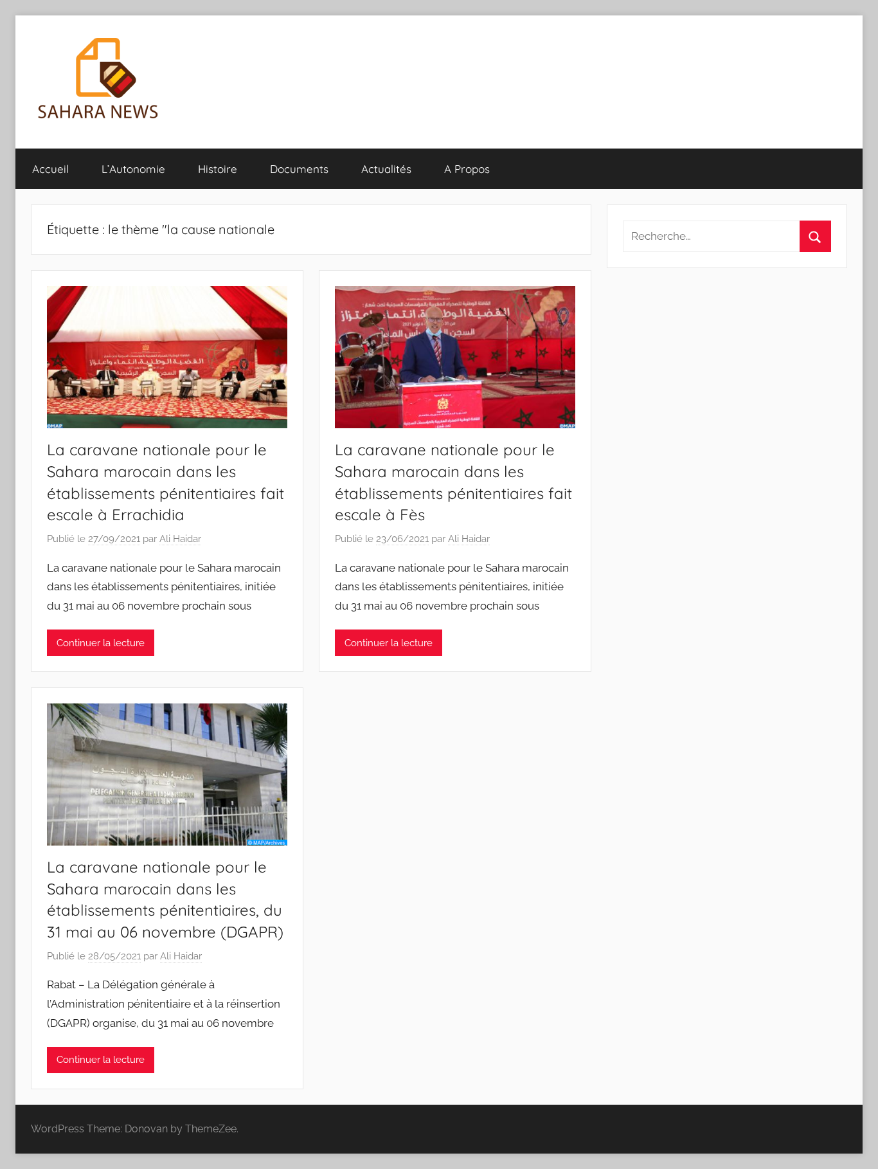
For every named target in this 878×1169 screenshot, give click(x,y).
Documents (299, 169)
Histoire (217, 169)
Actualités (386, 169)
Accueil (50, 169)
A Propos (467, 169)
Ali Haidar (180, 539)
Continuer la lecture (101, 643)
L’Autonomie (133, 169)
